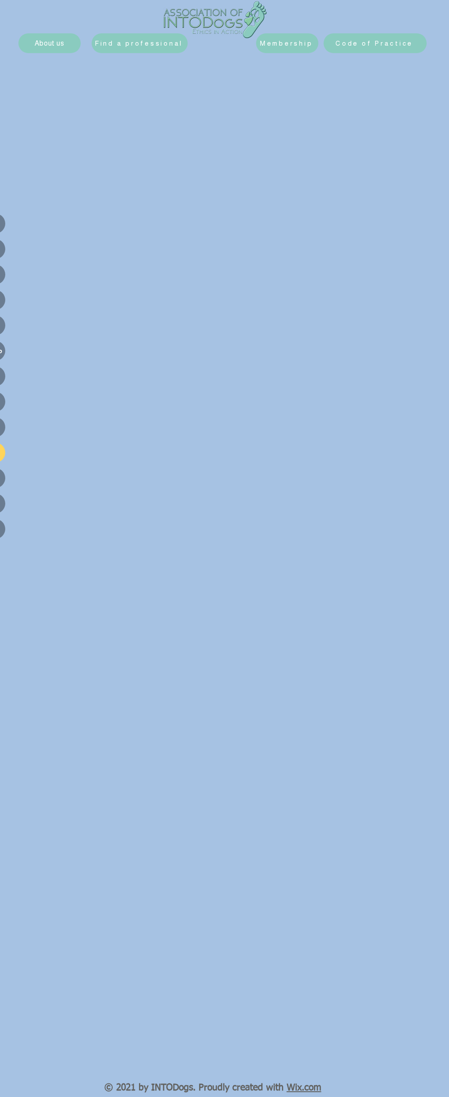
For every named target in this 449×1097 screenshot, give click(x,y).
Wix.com (304, 1088)
